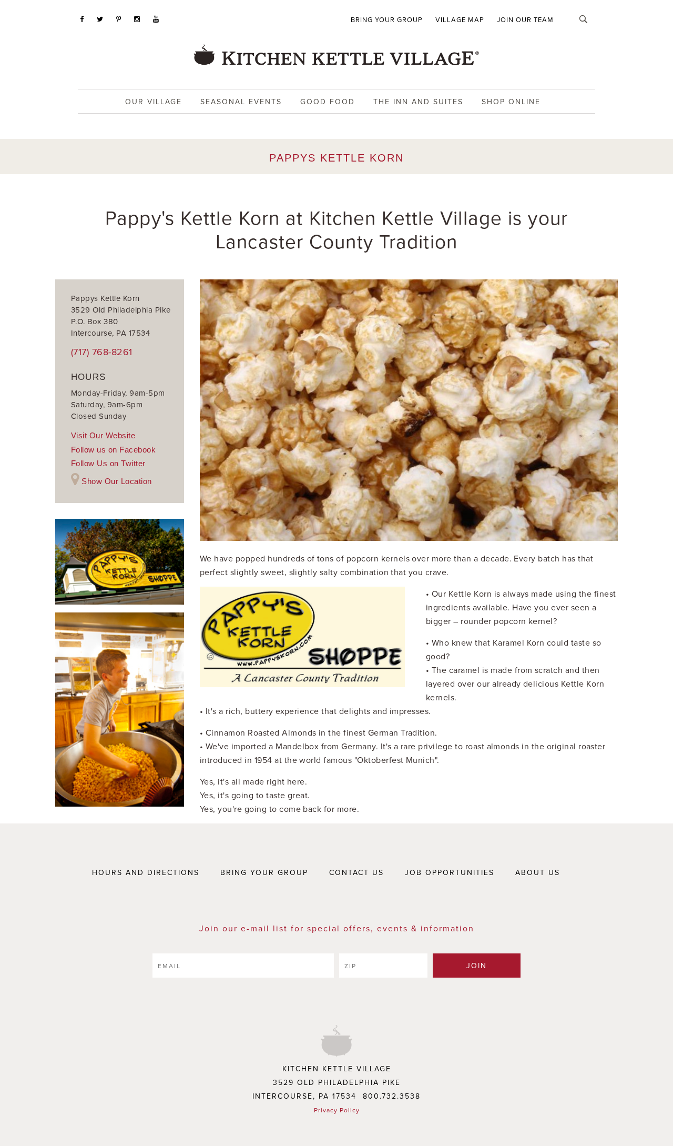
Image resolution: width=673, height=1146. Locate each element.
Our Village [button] (153, 101)
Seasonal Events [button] (241, 101)
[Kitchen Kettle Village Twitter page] (100, 19)
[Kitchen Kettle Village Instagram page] (137, 19)
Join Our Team (525, 19)
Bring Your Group (387, 19)
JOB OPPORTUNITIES (449, 872)
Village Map (459, 19)
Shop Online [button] (511, 101)
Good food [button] (327, 101)
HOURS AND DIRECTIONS (145, 872)
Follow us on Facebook (113, 449)
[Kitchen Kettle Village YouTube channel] (156, 19)
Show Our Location (116, 481)
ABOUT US (537, 872)
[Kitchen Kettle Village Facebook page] (82, 19)
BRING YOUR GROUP (264, 872)
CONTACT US (356, 872)
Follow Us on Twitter (108, 463)
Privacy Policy (337, 1109)
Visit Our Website (103, 435)
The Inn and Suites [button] (418, 101)
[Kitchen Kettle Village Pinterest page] (118, 19)
